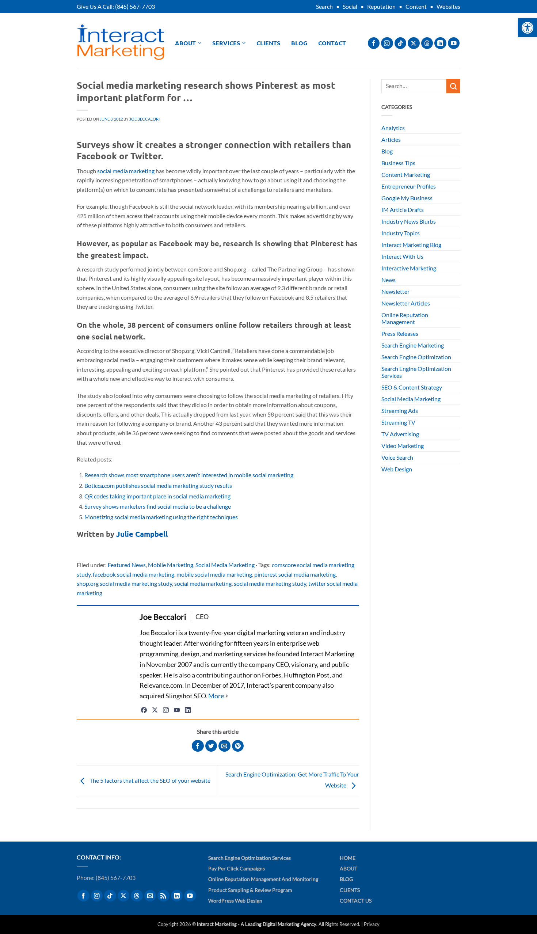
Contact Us (356, 900)
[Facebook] (144, 710)
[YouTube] (176, 710)
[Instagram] (165, 710)
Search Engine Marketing (412, 345)
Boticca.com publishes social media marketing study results (158, 485)
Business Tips (398, 162)
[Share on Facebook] (198, 746)
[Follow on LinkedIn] (440, 43)
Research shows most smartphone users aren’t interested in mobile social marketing (188, 474)
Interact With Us (402, 256)
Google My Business (407, 197)
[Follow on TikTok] (401, 43)
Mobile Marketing (170, 564)
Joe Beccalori (144, 119)
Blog (299, 43)
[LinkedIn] (187, 710)
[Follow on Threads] (427, 43)
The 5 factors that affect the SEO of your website (149, 780)
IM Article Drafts (402, 209)
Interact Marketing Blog (411, 244)
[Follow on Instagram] (387, 43)
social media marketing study (270, 583)
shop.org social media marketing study (124, 583)
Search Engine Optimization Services (416, 372)
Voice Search (397, 457)
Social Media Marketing (225, 564)
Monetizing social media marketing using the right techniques (161, 516)
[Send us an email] (150, 896)
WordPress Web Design (235, 900)
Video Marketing (402, 445)
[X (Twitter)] (155, 710)
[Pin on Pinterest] (238, 746)
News (388, 279)
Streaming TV (398, 422)
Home (347, 858)
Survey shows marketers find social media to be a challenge (157, 506)
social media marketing (126, 170)
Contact (332, 43)
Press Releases (399, 333)
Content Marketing (405, 174)
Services (226, 43)
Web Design (396, 469)
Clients (268, 43)
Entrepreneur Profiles (408, 186)
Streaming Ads (399, 410)
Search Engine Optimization (416, 356)
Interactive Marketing (408, 268)
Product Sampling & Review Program (250, 890)
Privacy (372, 924)
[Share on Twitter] (211, 746)
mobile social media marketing (214, 574)
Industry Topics (400, 232)
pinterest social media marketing (295, 574)
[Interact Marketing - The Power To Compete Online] (120, 42)
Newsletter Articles (405, 303)
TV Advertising (400, 433)
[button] (527, 27)
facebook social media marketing (133, 574)
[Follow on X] (414, 43)
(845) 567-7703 (135, 6)
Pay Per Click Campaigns (236, 868)
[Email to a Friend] (224, 746)
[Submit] (453, 86)
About (185, 43)
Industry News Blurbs (408, 221)
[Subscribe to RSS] (163, 896)
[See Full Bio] (219, 696)
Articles (391, 139)
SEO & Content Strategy (411, 387)
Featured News (127, 564)
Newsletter (395, 291)
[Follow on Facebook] (374, 43)
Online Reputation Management (404, 318)
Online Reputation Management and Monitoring (263, 879)
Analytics (393, 127)
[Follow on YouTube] (454, 43)
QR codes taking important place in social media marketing (157, 496)
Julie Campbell (142, 534)
